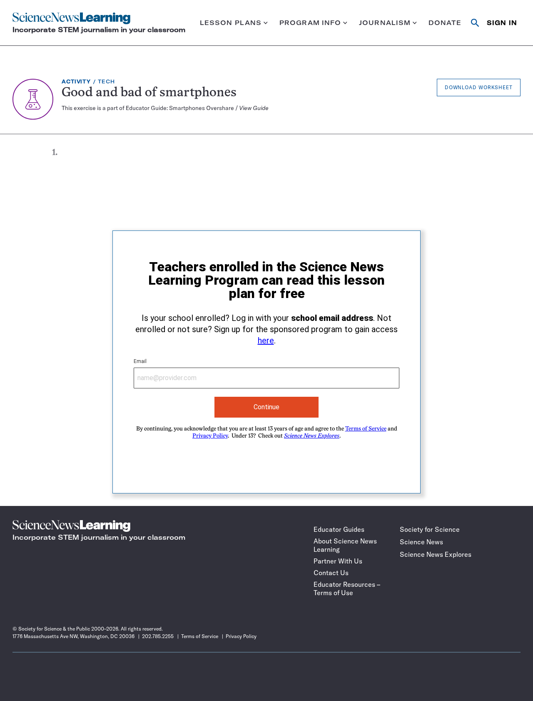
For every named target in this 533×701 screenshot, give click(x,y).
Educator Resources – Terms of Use (347, 588)
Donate (445, 23)
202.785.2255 (158, 636)
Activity (76, 81)
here (266, 340)
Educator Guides (339, 529)
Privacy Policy (210, 436)
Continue (266, 407)
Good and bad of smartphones (149, 93)
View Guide (254, 108)
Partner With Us (338, 561)
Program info (310, 23)
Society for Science (430, 529)
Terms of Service (365, 429)
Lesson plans (231, 23)
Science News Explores (435, 554)
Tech (106, 81)
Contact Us (331, 572)
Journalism (385, 23)
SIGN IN (502, 23)
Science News (421, 542)
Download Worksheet (479, 87)
